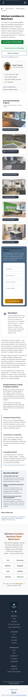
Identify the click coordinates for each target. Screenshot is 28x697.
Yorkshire (14, 643)
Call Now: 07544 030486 (13, 42)
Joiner (14, 618)
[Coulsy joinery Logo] (14, 606)
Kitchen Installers (20, 8)
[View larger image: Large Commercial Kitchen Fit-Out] (14, 143)
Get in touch (19, 583)
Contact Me (14, 669)
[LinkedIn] (12, 611)
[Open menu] (25, 2)
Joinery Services (9, 8)
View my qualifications (10, 87)
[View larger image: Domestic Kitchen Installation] (14, 121)
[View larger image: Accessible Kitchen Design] (14, 188)
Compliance (14, 658)
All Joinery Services (14, 624)
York (14, 634)
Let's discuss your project (20, 695)
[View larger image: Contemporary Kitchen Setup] (14, 166)
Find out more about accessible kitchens (14, 465)
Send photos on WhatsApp (15, 48)
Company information (14, 683)
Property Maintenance (14, 627)
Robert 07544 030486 (14, 671)
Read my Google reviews (11, 89)
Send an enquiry (14, 53)
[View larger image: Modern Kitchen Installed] (14, 211)
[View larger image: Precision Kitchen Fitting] (14, 233)
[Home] (1, 8)
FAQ (14, 653)
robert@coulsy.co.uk (13, 57)
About (14, 650)
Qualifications (14, 656)
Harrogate (14, 640)
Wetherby (14, 637)
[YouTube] (15, 611)
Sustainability (14, 661)
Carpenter (14, 621)
